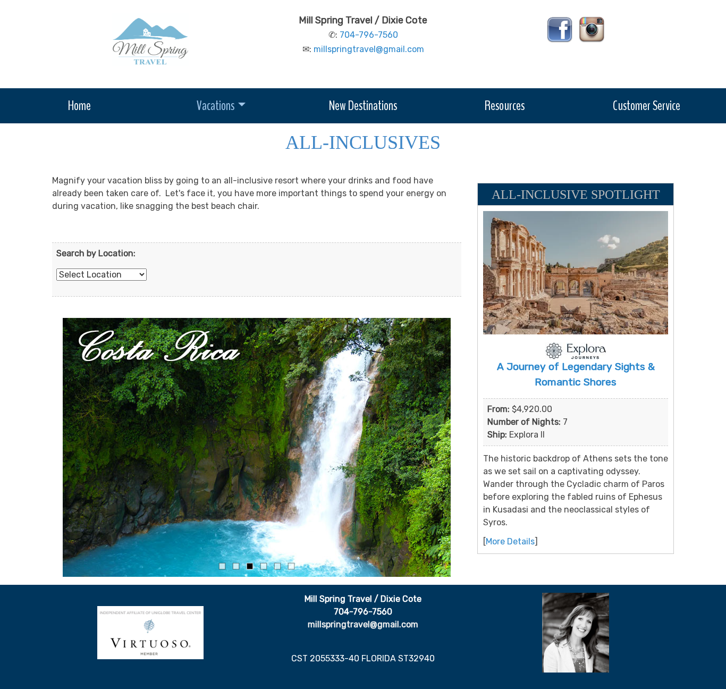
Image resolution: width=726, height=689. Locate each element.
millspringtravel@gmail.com (369, 49)
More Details (510, 541)
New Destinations (363, 105)
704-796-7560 (369, 35)
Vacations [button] (215, 105)
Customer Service (646, 105)
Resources (505, 105)
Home (79, 105)
